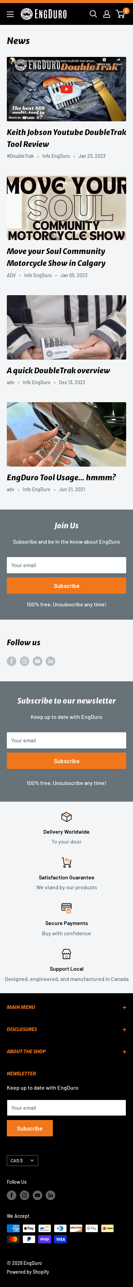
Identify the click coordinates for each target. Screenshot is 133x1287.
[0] (120, 14)
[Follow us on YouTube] (37, 660)
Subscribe (66, 585)
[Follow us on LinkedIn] (50, 660)
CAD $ (17, 1160)
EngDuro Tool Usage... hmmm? (61, 477)
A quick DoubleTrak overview (58, 370)
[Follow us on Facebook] (11, 660)
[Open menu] (10, 14)
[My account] (106, 14)
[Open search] (93, 14)
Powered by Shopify (28, 1272)
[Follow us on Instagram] (24, 660)
